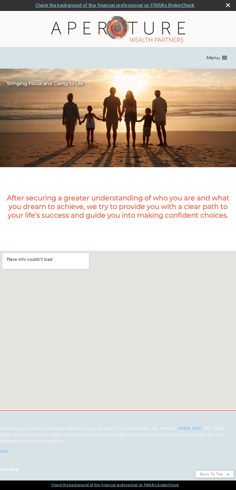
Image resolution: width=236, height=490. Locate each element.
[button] (216, 58)
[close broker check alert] (228, 5)
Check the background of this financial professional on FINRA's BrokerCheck (115, 5)
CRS (4, 451)
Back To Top (212, 474)
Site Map (9, 469)
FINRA (184, 428)
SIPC (196, 428)
